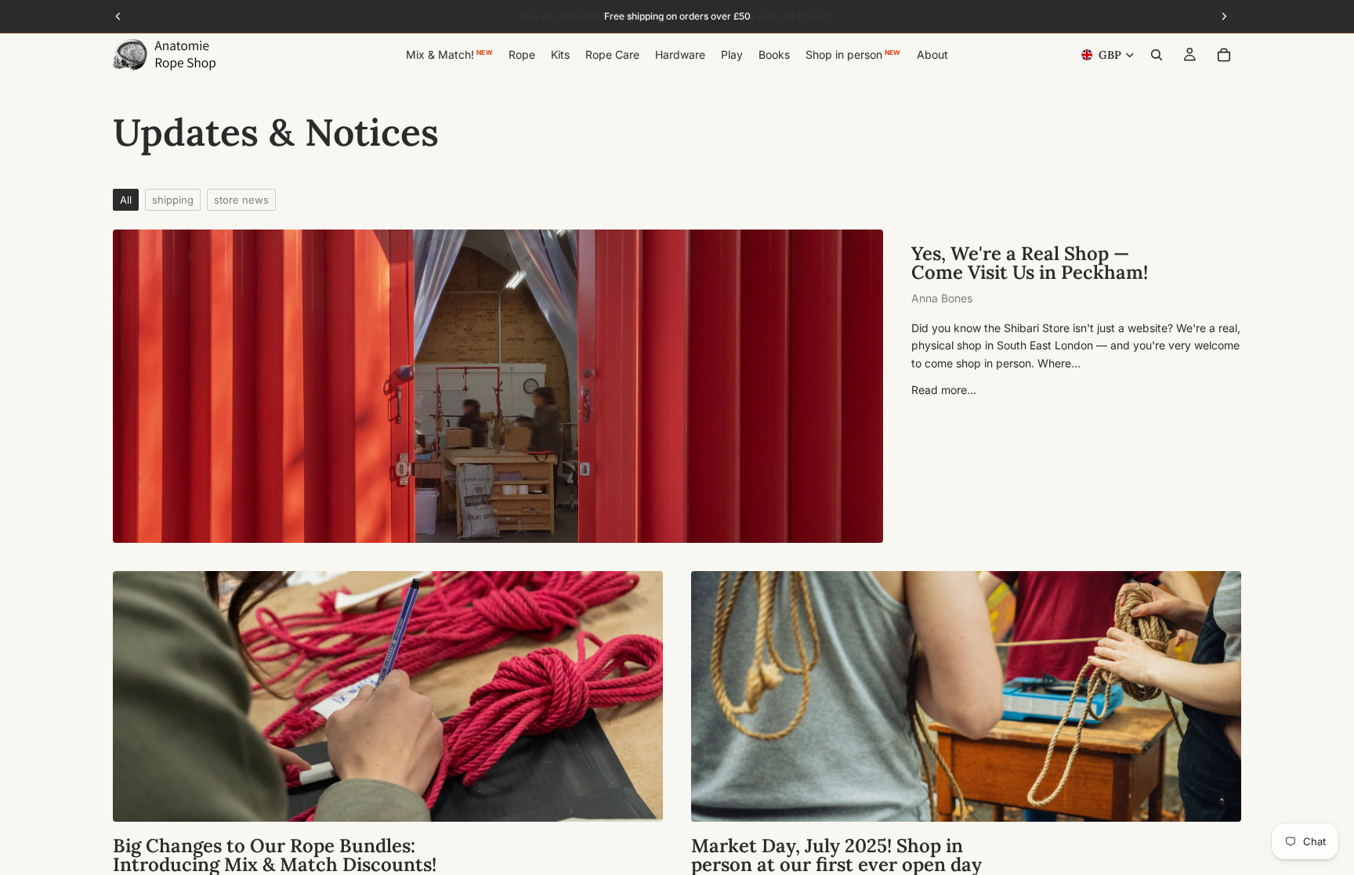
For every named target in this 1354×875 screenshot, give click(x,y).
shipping (173, 199)
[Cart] (1224, 55)
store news (241, 199)
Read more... (943, 389)
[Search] (1156, 55)
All (126, 199)
